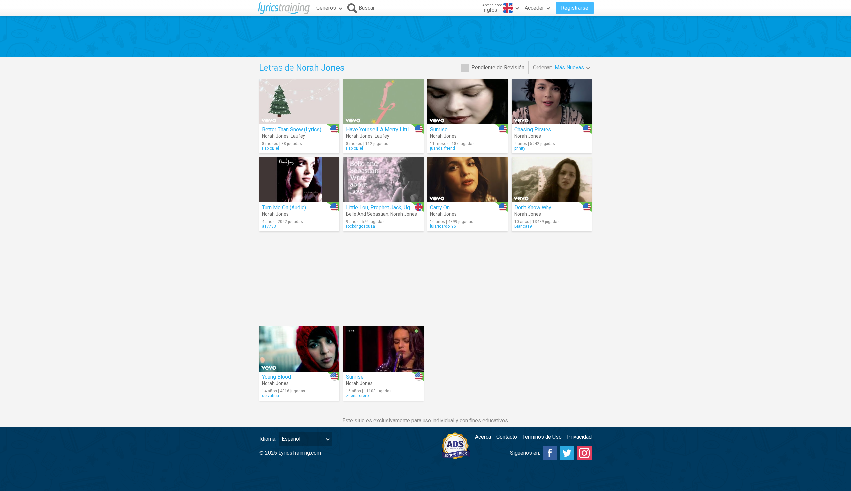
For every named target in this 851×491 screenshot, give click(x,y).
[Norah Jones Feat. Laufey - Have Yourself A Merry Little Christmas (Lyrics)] (383, 101)
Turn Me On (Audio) (284, 207)
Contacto (506, 437)
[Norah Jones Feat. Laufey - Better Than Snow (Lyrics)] (299, 101)
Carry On (440, 207)
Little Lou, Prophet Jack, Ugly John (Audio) (395, 207)
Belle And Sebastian (367, 214)
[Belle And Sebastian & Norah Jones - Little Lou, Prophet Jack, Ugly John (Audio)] (383, 179)
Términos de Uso (542, 437)
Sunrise (439, 129)
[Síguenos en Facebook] (550, 453)
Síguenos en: (525, 453)
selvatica (270, 395)
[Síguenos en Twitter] (567, 453)
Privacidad (579, 437)
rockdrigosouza (360, 226)
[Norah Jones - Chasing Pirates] (552, 101)
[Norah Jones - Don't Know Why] (552, 179)
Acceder (534, 8)
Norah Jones (275, 136)
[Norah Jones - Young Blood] (299, 349)
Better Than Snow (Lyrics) (291, 129)
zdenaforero (357, 395)
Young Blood (276, 377)
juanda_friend (442, 148)
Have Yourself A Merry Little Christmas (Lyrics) (400, 129)
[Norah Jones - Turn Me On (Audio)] (299, 179)
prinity (519, 148)
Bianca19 (523, 226)
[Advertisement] (425, 36)
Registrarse (574, 8)
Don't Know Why (532, 207)
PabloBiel (270, 148)
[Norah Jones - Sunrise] (467, 101)
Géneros (326, 8)
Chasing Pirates (532, 129)
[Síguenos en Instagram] (584, 453)
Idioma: (267, 439)
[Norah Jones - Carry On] (467, 179)
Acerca (483, 437)
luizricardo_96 (443, 226)
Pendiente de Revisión (497, 67)
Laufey (298, 136)
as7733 (269, 226)
